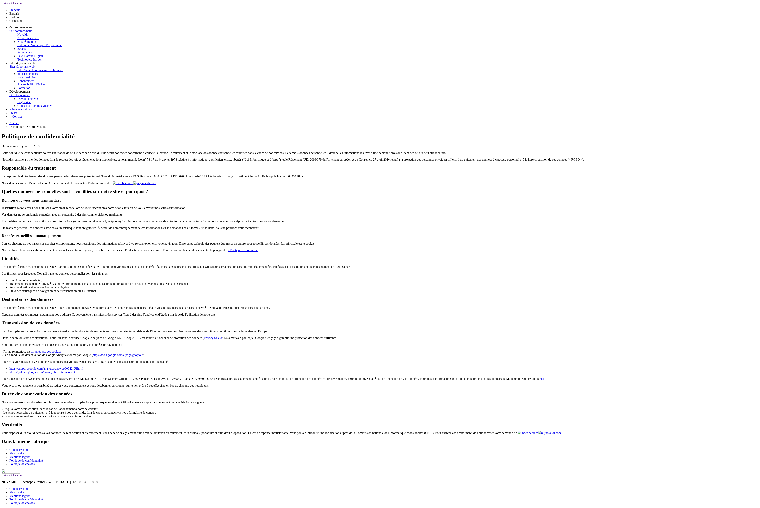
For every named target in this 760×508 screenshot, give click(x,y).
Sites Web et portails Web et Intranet (40, 70)
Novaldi (22, 34)
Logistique (24, 102)
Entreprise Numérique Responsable (39, 45)
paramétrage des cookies (46, 351)
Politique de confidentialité (26, 460)
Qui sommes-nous (21, 31)
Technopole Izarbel (29, 59)
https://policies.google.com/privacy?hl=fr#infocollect (42, 372)
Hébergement (25, 80)
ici (542, 378)
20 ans (21, 48)
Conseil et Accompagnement (35, 105)
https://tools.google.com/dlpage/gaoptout (118, 355)
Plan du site (17, 453)
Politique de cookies (22, 464)
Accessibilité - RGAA (31, 84)
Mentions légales (20, 457)
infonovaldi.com (142, 183)
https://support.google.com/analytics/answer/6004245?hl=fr (46, 368)
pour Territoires (27, 77)
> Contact (16, 116)
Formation (23, 88)
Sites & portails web (22, 66)
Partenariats (24, 52)
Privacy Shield (213, 338)
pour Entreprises (27, 73)
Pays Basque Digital (30, 56)
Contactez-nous (19, 449)
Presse (13, 113)
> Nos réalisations (21, 109)
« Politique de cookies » (243, 250)
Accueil (14, 123)
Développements (20, 95)
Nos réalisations (27, 41)
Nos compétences (28, 38)
